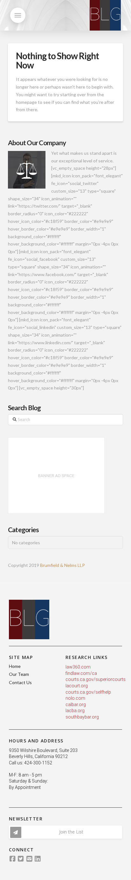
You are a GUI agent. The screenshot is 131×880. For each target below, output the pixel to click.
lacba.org (75, 710)
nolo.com (75, 698)
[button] (17, 15)
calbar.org (76, 704)
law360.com (78, 666)
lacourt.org (77, 685)
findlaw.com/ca (81, 673)
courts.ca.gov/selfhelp (88, 692)
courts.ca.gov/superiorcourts (96, 679)
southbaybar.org (82, 716)
